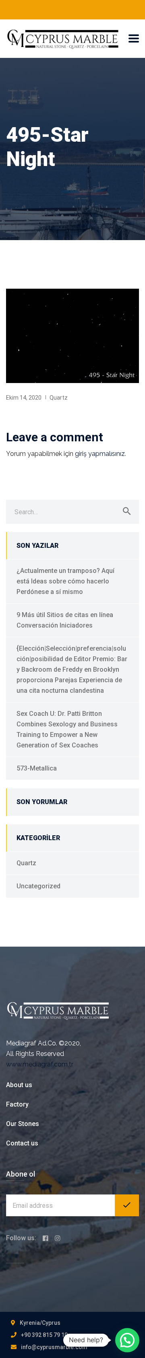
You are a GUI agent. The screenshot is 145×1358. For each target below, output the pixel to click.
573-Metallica (37, 768)
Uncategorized (38, 886)
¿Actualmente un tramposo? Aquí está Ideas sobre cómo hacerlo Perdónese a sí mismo (65, 581)
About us (19, 1085)
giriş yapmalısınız (100, 454)
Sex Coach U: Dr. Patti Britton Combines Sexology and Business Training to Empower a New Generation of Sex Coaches (67, 729)
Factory (17, 1104)
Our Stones (22, 1124)
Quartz (59, 397)
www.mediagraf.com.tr (39, 1064)
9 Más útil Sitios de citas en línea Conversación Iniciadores (65, 620)
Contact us (22, 1143)
